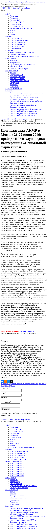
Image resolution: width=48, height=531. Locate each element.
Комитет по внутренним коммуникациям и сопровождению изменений (26, 94)
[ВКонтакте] (2, 381)
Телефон (4, 398)
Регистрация (21, 2)
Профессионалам (11, 71)
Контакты (30, 2)
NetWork (13, 73)
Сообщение (6, 402)
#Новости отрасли (8, 384)
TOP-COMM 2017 (17, 470)
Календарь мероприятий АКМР (22, 52)
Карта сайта (14, 443)
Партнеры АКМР (16, 26)
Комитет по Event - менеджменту (22, 115)
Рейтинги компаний (17, 77)
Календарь (9, 50)
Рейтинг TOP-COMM (13, 89)
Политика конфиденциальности (22, 447)
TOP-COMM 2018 (17, 472)
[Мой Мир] (8, 381)
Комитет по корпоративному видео (23, 113)
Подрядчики (14, 83)
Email (3, 393)
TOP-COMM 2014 (17, 463)
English (12, 34)
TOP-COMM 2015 (17, 465)
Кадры (12, 492)
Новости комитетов (17, 42)
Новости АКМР (16, 38)
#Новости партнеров (23, 384)
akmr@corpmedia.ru (22, 8)
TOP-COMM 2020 (17, 476)
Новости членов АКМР (19, 40)
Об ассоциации (16, 16)
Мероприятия (10, 58)
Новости (8, 36)
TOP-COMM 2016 (17, 468)
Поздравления (15, 48)
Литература (14, 87)
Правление (14, 18)
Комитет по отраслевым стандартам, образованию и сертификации (24, 513)
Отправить (5, 409)
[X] (11, 381)
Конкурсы (14, 60)
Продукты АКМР (16, 75)
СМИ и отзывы (16, 24)
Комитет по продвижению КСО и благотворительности (23, 106)
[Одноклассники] (5, 381)
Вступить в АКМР (17, 22)
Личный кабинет (7, 2)
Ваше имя (5, 388)
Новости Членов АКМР (19, 451)
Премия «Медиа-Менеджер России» (23, 65)
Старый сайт (41, 2)
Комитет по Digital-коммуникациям (23, 111)
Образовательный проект (19, 81)
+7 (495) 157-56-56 (8, 8)
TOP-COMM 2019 (17, 474)
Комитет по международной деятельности (26, 109)
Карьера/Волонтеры (17, 79)
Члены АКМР (15, 20)
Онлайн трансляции (17, 54)
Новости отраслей (17, 46)
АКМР (7, 14)
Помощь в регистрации (19, 69)
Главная (4, 119)
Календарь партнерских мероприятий (24, 56)
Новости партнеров (17, 44)
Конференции (15, 63)
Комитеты (9, 91)
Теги (11, 32)
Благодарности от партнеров (21, 28)
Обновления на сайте (18, 459)
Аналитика (14, 85)
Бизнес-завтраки (16, 67)
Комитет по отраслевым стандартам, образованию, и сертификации (24, 98)
